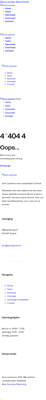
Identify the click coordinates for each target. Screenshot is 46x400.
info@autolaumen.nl (11, 245)
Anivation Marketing (16, 384)
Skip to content (7, 1)
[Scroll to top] (1, 398)
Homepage (5, 166)
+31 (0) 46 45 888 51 (13, 261)
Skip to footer (22, 1)
